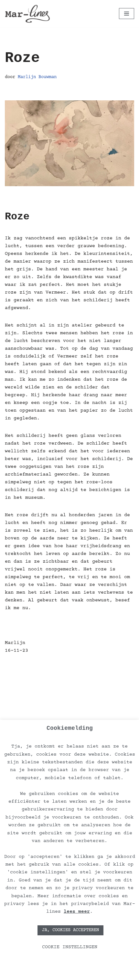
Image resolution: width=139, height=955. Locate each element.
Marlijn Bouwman (37, 77)
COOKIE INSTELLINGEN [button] (69, 947)
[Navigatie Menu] (126, 13)
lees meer (77, 911)
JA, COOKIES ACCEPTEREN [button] (70, 930)
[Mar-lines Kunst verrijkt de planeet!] (27, 14)
